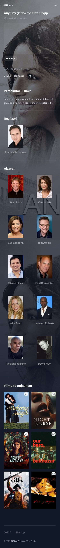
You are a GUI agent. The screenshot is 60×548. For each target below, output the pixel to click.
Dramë (7, 76)
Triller (30, 76)
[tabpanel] (30, 38)
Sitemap (20, 532)
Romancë (19, 76)
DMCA (8, 532)
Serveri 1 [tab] (10, 58)
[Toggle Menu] (55, 5)
